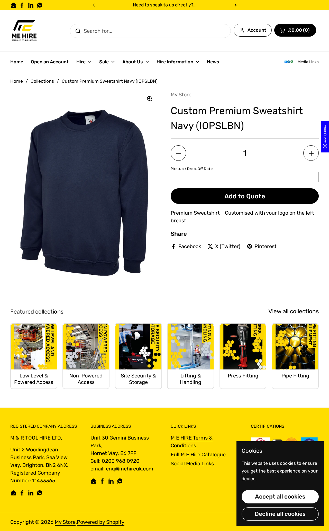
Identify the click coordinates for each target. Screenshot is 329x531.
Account (257, 30)
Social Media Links (192, 463)
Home (16, 81)
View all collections (293, 311)
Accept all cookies (280, 496)
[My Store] (24, 31)
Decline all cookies (280, 513)
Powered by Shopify (100, 522)
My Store (65, 522)
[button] (295, 30)
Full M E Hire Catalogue (198, 454)
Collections (42, 81)
